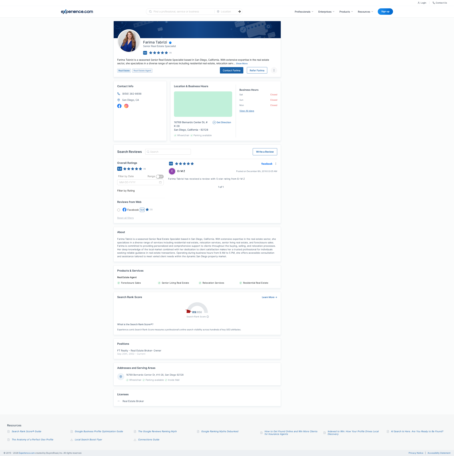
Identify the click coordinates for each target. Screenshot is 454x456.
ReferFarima (257, 70)
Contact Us (441, 2)
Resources (364, 11)
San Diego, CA (130, 99)
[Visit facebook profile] (119, 106)
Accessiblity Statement (439, 453)
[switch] (160, 177)
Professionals (303, 11)
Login (423, 2)
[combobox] (182, 11)
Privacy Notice (416, 453)
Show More (242, 63)
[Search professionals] (239, 11)
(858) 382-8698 (132, 93)
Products (344, 11)
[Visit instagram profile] (126, 106)
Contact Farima (231, 70)
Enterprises (325, 11)
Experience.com (27, 453)
